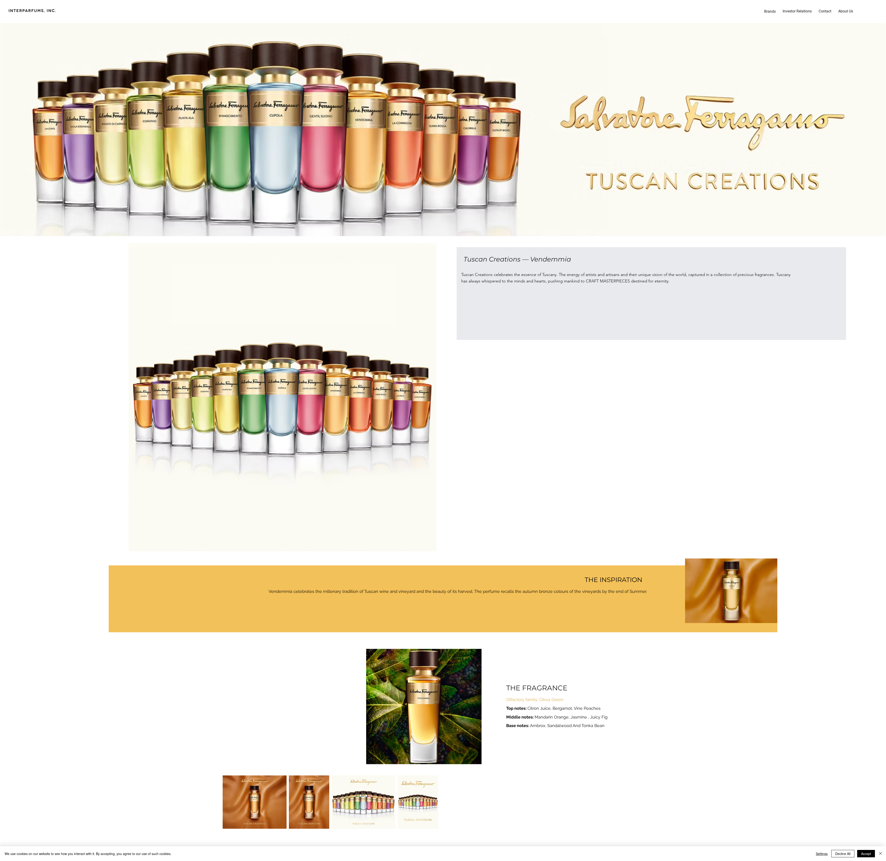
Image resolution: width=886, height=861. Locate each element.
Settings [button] (822, 853)
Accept (866, 853)
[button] (797, 11)
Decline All (842, 853)
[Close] (880, 853)
